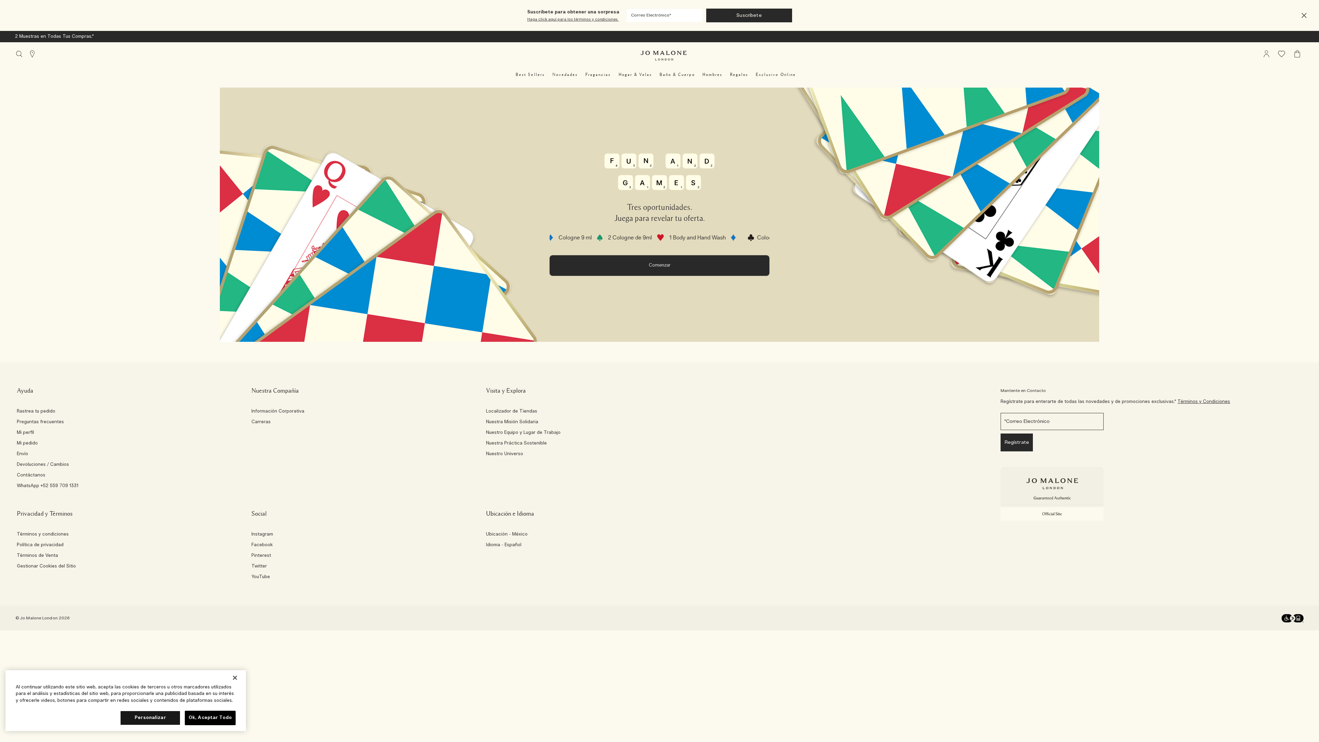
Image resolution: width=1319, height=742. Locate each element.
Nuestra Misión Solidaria (512, 422)
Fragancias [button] (598, 74)
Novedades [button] (565, 74)
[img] (1266, 54)
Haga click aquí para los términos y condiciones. (573, 19)
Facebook (262, 545)
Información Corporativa (277, 411)
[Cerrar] (235, 677)
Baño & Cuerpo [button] (677, 74)
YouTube (260, 577)
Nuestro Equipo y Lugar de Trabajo (523, 433)
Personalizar (150, 718)
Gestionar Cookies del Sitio (46, 566)
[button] (1304, 16)
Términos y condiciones (43, 534)
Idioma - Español (503, 545)
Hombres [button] (712, 74)
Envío (22, 454)
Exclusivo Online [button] (776, 74)
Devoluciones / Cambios (43, 465)
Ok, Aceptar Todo (210, 718)
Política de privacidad (40, 545)
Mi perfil (25, 433)
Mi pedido (27, 443)
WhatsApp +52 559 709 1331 (47, 486)
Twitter (259, 566)
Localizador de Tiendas (511, 411)
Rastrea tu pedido (36, 411)
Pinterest (261, 556)
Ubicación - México (507, 534)
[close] (1302, 15)
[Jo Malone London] (664, 55)
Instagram (262, 534)
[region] (125, 700)
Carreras (261, 422)
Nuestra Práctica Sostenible (516, 443)
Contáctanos (31, 475)
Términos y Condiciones (1203, 402)
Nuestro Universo (504, 454)
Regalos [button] (739, 74)
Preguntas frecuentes (40, 422)
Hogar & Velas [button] (635, 74)
